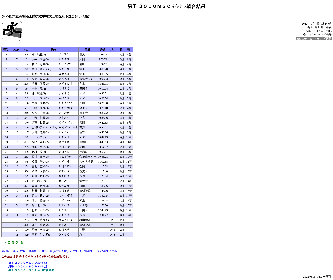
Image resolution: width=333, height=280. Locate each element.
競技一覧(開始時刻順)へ (56, 251)
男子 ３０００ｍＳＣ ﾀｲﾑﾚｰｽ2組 (27, 266)
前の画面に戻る (107, 251)
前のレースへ (9, 251)
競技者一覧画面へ (84, 251)
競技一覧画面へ (30, 251)
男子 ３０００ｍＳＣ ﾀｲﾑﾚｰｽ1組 (27, 262)
